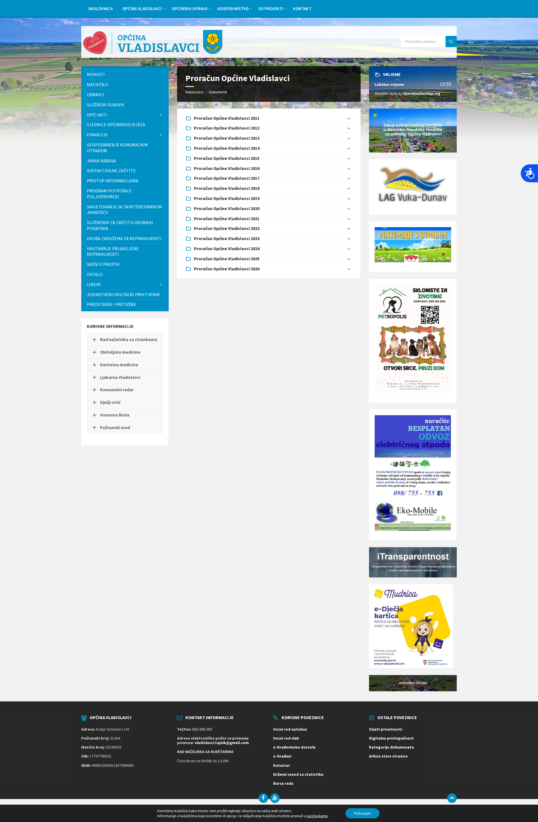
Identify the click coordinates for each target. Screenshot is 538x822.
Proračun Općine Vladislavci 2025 (226, 258)
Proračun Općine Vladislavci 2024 (226, 248)
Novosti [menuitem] (96, 74)
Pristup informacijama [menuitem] (112, 180)
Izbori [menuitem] (94, 284)
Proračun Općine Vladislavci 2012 (226, 128)
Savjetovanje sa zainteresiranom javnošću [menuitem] (124, 209)
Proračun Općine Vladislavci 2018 (226, 188)
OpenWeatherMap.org (421, 93)
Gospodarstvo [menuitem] (233, 8)
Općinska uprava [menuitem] (189, 8)
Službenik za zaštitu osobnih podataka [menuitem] (120, 225)
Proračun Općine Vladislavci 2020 (226, 208)
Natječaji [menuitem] (97, 84)
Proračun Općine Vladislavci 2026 (226, 268)
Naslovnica (194, 92)
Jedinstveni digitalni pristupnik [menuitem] (123, 294)
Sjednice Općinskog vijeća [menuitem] (116, 124)
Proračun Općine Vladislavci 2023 (226, 238)
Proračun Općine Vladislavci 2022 (226, 228)
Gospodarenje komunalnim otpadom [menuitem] (117, 147)
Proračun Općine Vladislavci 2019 (226, 198)
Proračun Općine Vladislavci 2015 (226, 158)
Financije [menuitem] (97, 134)
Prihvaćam (362, 813)
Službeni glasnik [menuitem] (105, 104)
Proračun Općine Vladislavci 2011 (226, 118)
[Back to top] (452, 798)
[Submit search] (451, 41)
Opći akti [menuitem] (97, 115)
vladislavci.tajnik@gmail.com (222, 742)
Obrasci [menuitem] (95, 94)
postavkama (317, 815)
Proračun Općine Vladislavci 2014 (226, 148)
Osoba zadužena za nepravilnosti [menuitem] (124, 238)
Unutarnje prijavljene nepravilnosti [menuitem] (113, 251)
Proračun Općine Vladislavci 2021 (226, 218)
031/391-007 (202, 729)
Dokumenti (218, 92)
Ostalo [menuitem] (95, 274)
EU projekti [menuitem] (271, 8)
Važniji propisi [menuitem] (103, 264)
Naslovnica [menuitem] (101, 8)
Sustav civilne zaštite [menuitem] (111, 170)
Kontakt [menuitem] (302, 8)
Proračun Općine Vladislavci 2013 (226, 138)
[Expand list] (348, 118)
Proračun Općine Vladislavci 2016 (226, 168)
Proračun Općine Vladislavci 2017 (226, 178)
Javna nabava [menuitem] (101, 161)
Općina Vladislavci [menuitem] (142, 8)
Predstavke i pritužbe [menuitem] (111, 304)
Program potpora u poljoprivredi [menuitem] (109, 193)
